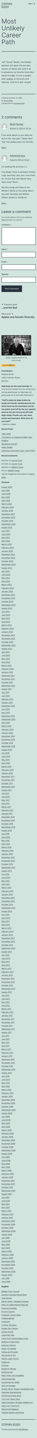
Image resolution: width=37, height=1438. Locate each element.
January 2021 (7, 703)
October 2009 (7, 1107)
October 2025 (7, 521)
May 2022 (5, 659)
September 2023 (8, 605)
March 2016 (6, 847)
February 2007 (7, 1214)
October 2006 (7, 1228)
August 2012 (6, 992)
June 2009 (5, 1120)
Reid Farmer (16, 124)
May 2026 (5, 497)
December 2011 (7, 1019)
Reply (3, 148)
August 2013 (6, 952)
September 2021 (8, 686)
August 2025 (6, 527)
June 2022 (5, 655)
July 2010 (5, 1076)
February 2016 (7, 851)
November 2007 (8, 1184)
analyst (9, 79)
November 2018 (8, 740)
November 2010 (8, 1063)
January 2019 (7, 733)
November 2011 (8, 1022)
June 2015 (5, 878)
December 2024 (8, 554)
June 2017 (5, 797)
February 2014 (7, 931)
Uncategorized (18, 103)
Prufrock (5, 1365)
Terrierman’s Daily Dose (11, 1396)
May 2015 (5, 881)
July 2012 (5, 995)
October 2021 (7, 682)
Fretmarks (5, 1322)
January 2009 (7, 1137)
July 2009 (5, 1117)
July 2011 (5, 1036)
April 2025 (5, 541)
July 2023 (5, 612)
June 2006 (5, 1241)
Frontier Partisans (8, 1325)
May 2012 (5, 1002)
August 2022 (6, 649)
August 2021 (6, 689)
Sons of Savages (8, 1386)
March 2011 (6, 1049)
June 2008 (5, 1160)
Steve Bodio (8, 101)
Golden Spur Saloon (9, 1328)
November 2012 (8, 982)
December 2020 (8, 706)
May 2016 (5, 841)
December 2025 (8, 514)
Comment (6, 225)
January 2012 (7, 1016)
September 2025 (8, 524)
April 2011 (5, 1046)
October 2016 (7, 824)
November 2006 (8, 1224)
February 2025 (7, 548)
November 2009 (8, 1103)
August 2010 (6, 1073)
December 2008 (8, 1140)
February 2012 (7, 1012)
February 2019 (7, 730)
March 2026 (6, 504)
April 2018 (5, 763)
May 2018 (5, 760)
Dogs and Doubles (9, 1308)
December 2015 (8, 857)
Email (4, 262)
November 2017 (8, 780)
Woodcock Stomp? (9, 444)
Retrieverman (7, 1372)
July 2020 (5, 709)
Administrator (17, 155)
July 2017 (5, 793)
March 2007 (6, 1211)
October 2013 (7, 945)
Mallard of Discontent (10, 1342)
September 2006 (8, 1231)
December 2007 (8, 1181)
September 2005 (8, 1271)
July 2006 (5, 1238)
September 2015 (8, 867)
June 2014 (5, 918)
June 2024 (5, 575)
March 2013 (6, 968)
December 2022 (8, 635)
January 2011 (6, 1056)
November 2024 (8, 558)
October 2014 (7, 904)
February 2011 (7, 1053)
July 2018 (5, 753)
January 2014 (7, 935)
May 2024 (5, 578)
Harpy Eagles (6, 447)
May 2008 (5, 1164)
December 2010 (8, 1059)
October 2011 (7, 1026)
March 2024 (6, 585)
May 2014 (5, 921)
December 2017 (8, 777)
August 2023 (6, 608)
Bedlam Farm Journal (10, 1291)
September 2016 (8, 827)
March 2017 (6, 807)
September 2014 (8, 908)
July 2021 (5, 692)
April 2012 (5, 1006)
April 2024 (5, 581)
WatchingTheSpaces (10, 1409)
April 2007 (5, 1207)
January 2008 (7, 1177)
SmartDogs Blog (8, 1379)
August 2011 (6, 1032)
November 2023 (8, 598)
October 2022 (7, 642)
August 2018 (6, 750)
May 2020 (5, 713)
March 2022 (6, 665)
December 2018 (8, 736)
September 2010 (8, 1069)
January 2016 (7, 854)
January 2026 (7, 511)
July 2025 (5, 531)
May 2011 (5, 1043)
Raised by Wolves (8, 1369)
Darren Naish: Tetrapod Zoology (14, 1301)
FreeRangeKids (7, 1318)
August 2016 (6, 830)
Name (4, 249)
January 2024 (7, 591)
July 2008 (5, 1157)
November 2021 (8, 679)
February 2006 (7, 1255)
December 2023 (8, 595)
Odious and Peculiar (9, 1352)
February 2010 (7, 1093)
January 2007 (7, 1218)
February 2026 (7, 507)
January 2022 (7, 672)
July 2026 (5, 490)
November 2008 (8, 1144)
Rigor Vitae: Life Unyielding (12, 1375)
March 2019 (6, 726)
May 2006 (5, 1245)
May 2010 (5, 1083)
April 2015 (5, 884)
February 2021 (7, 699)
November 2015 (8, 861)
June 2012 (5, 999)
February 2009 (7, 1133)
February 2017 (7, 810)
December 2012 (8, 979)
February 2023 (7, 628)
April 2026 (5, 501)
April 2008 (5, 1167)
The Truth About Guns (10, 1399)
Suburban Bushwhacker (11, 1392)
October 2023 (7, 601)
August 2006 (6, 1234)
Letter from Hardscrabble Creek (14, 1338)
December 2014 (8, 898)
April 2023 (5, 622)
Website (4, 274)
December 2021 (8, 676)
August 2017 (6, 790)
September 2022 (8, 645)
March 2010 (6, 1090)
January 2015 (7, 894)
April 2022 (5, 662)
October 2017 (7, 783)
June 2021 (5, 696)
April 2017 (5, 804)
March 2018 (6, 767)
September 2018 (8, 746)
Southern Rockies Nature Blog (14, 1295)
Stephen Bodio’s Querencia (12, 1413)
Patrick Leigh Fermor (10, 1359)
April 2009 (5, 1127)
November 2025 (8, 517)
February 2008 (7, 1174)
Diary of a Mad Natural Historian (14, 1305)
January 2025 (7, 551)
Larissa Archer (7, 1332)
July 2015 (5, 874)
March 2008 (6, 1170)
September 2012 (8, 989)
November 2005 (8, 1265)
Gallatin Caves (17, 467)
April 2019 (5, 723)
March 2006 (6, 1251)
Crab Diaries (6, 1298)
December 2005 (8, 1261)
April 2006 (5, 1248)
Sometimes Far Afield (10, 1382)
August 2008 (6, 1154)
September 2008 (8, 1150)
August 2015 (6, 871)
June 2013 (5, 958)
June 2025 (5, 534)
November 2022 (8, 639)
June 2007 (5, 1201)
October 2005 (7, 1268)
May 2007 (5, 1204)
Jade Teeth (6, 434)
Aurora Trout (16, 460)
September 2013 (8, 948)
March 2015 (6, 888)
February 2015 (7, 891)
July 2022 (5, 652)
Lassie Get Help (7, 1335)
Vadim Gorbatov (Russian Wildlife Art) (17, 1402)
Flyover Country (8, 1312)
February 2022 (7, 669)
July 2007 (5, 1197)
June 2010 (5, 1080)
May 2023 (5, 618)
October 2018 (7, 743)
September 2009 (8, 1110)
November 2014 (8, 901)
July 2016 (5, 834)
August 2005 (6, 1275)
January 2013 (7, 975)
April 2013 (5, 965)
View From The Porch (10, 1406)
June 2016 (5, 837)
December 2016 (8, 817)
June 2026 (5, 494)
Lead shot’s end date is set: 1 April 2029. (18, 451)
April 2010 (5, 1086)
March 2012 (6, 1009)
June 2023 (5, 615)
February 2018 (7, 770)
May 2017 (5, 800)
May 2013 (5, 962)
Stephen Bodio (10, 1424)
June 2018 (5, 756)
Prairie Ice (5, 1362)
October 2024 (7, 561)
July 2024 (5, 571)
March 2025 (6, 544)
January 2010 (7, 1096)
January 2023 (7, 632)
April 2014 (5, 925)
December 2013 (8, 938)
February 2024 (7, 588)
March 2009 (6, 1130)
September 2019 (8, 719)
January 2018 (7, 773)
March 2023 (6, 625)
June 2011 (5, 1039)
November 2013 (8, 942)
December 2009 (8, 1100)
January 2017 (7, 814)
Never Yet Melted (8, 1349)
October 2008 (7, 1147)
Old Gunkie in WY (8, 1355)
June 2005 (5, 1282)
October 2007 (7, 1187)
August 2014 (6, 911)
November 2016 (8, 820)
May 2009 (5, 1123)
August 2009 (6, 1113)
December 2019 (8, 716)
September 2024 (8, 564)
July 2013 (5, 955)
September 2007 (8, 1191)
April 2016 (5, 844)
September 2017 (8, 787)
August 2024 (6, 568)
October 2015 (7, 864)
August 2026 (6, 487)
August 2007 (6, 1194)
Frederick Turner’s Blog (11, 1315)
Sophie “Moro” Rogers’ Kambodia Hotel (17, 1389)
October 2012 (7, 985)
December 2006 (8, 1221)
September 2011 (8, 1029)
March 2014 (6, 928)
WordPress (23, 1429)
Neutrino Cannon (8, 1345)
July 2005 (5, 1278)
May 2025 (5, 538)
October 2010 (7, 1066)
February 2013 (7, 972)
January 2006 (7, 1258)
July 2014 (5, 915)
